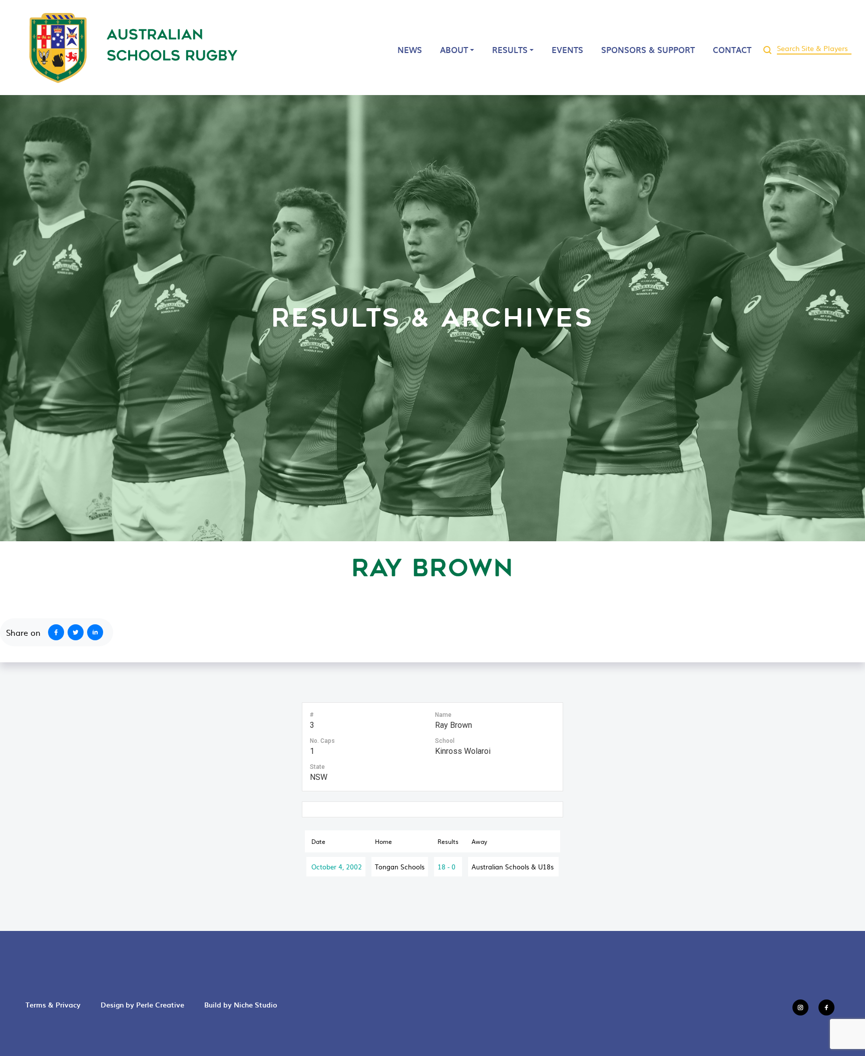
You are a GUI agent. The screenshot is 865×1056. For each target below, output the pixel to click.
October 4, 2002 (336, 866)
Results (510, 50)
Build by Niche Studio (240, 1004)
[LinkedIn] (97, 632)
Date (318, 841)
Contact (732, 50)
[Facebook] (54, 632)
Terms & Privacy (53, 1004)
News (409, 50)
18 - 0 (447, 866)
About (454, 50)
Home (383, 841)
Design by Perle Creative (142, 1004)
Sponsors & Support (648, 50)
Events (567, 50)
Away (479, 841)
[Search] (767, 47)
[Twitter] (78, 632)
